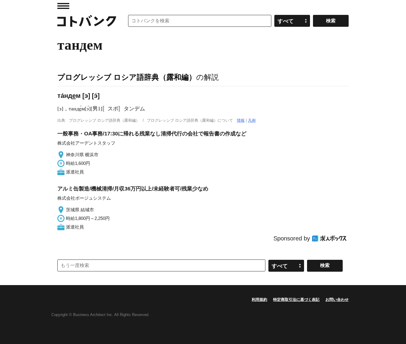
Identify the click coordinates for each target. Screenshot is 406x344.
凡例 (252, 120)
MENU (63, 6)
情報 (241, 120)
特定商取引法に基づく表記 (296, 299)
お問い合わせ (337, 299)
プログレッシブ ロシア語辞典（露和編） (126, 77)
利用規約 (259, 299)
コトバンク (86, 21)
